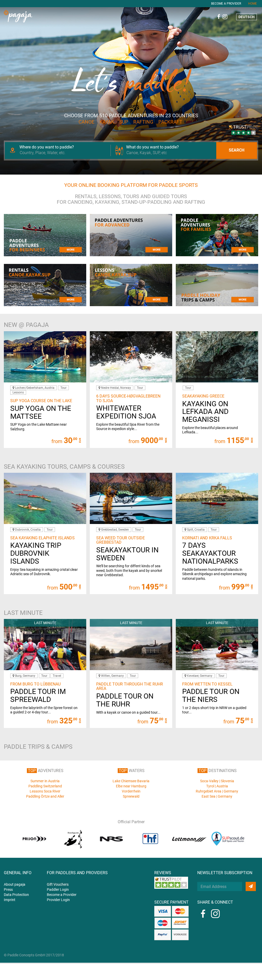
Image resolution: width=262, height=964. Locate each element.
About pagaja (14, 884)
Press (8, 889)
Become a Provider (226, 3)
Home (252, 3)
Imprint (9, 900)
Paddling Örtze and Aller (45, 796)
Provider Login (58, 900)
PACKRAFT (170, 122)
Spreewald (131, 796)
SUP (123, 122)
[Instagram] (225, 16)
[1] (251, 886)
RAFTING (143, 122)
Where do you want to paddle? (46, 147)
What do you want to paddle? (152, 147)
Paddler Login (58, 889)
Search (236, 150)
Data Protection (16, 895)
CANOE (86, 122)
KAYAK (107, 122)
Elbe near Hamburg (131, 786)
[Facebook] (218, 16)
